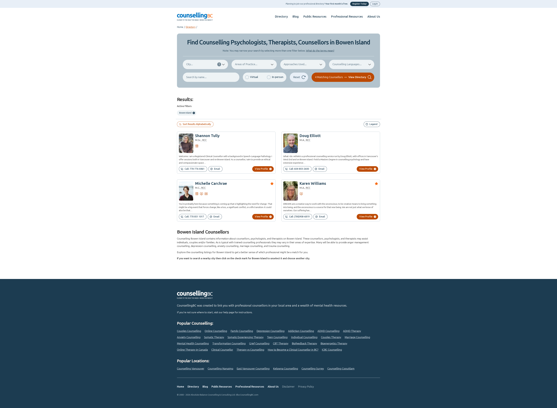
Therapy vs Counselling (250, 349)
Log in (375, 4)
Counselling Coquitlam (341, 368)
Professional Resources (347, 16)
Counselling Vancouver (190, 368)
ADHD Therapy (352, 331)
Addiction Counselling (301, 331)
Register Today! (359, 4)
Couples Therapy (331, 337)
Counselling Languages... (347, 64)
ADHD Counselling (329, 331)
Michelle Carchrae (211, 183)
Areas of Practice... (246, 64)
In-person (277, 77)
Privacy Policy (306, 386)
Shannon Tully (207, 136)
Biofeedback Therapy (304, 343)
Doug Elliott (310, 136)
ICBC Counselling (332, 349)
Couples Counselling (189, 331)
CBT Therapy (280, 343)
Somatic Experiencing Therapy (246, 337)
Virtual (254, 77)
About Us (373, 16)
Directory (281, 16)
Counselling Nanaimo (220, 368)
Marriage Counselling (357, 337)
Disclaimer (288, 386)
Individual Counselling (304, 337)
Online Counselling (216, 331)
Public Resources (314, 16)
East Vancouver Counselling (253, 368)
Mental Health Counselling (193, 343)
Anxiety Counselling (189, 337)
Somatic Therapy (214, 337)
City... (203, 64)
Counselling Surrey (313, 368)
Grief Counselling (259, 343)
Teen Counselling (277, 337)
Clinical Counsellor (222, 349)
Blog (295, 16)
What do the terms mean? (320, 50)
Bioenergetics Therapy (334, 343)
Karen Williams (313, 183)
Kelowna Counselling (285, 368)
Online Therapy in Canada (192, 349)
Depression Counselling (271, 331)
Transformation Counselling (229, 343)
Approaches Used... (295, 64)
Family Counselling (242, 331)
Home (180, 27)
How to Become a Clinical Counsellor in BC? (293, 349)
